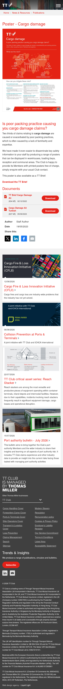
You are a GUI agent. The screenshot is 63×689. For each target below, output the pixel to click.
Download (50, 198)
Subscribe (11, 564)
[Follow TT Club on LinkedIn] (4, 573)
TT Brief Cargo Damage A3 (20, 196)
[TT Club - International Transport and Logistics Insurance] (7, 4)
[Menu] (58, 6)
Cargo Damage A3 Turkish (18, 209)
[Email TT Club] (12, 573)
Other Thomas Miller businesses (15, 495)
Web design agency (11, 685)
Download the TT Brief (14, 181)
